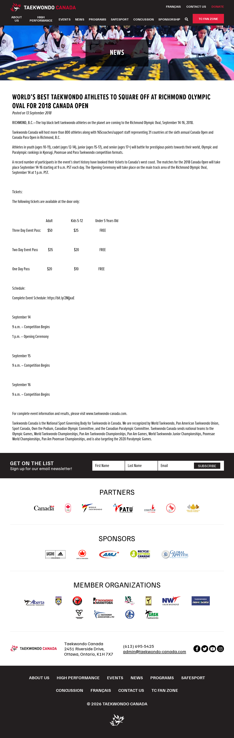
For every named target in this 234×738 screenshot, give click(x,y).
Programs (97, 19)
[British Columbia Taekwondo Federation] (58, 600)
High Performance (41, 18)
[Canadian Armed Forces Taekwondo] (77, 600)
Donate (218, 6)
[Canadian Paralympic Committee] (170, 511)
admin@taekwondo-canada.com (154, 651)
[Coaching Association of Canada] (149, 511)
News (79, 19)
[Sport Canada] (44, 508)
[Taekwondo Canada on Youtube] (212, 648)
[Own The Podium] (193, 511)
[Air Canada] (82, 557)
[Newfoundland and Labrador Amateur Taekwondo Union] (148, 600)
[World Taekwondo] (92, 510)
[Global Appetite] (175, 557)
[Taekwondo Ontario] (79, 614)
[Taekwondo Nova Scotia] (201, 600)
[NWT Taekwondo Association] (171, 600)
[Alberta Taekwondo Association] (34, 604)
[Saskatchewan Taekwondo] (151, 614)
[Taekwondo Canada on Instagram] (220, 648)
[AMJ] (109, 556)
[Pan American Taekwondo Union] (123, 510)
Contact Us (196, 6)
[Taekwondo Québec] (129, 614)
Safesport (120, 19)
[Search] (186, 19)
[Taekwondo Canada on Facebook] (196, 648)
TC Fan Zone (208, 19)
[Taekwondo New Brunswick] (129, 600)
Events (65, 19)
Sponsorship (169, 19)
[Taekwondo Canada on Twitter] (204, 648)
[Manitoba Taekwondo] (103, 601)
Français (173, 6)
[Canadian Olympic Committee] (68, 511)
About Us (16, 18)
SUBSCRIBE (207, 465)
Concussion (143, 19)
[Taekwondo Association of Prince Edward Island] (104, 614)
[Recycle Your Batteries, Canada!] (140, 557)
